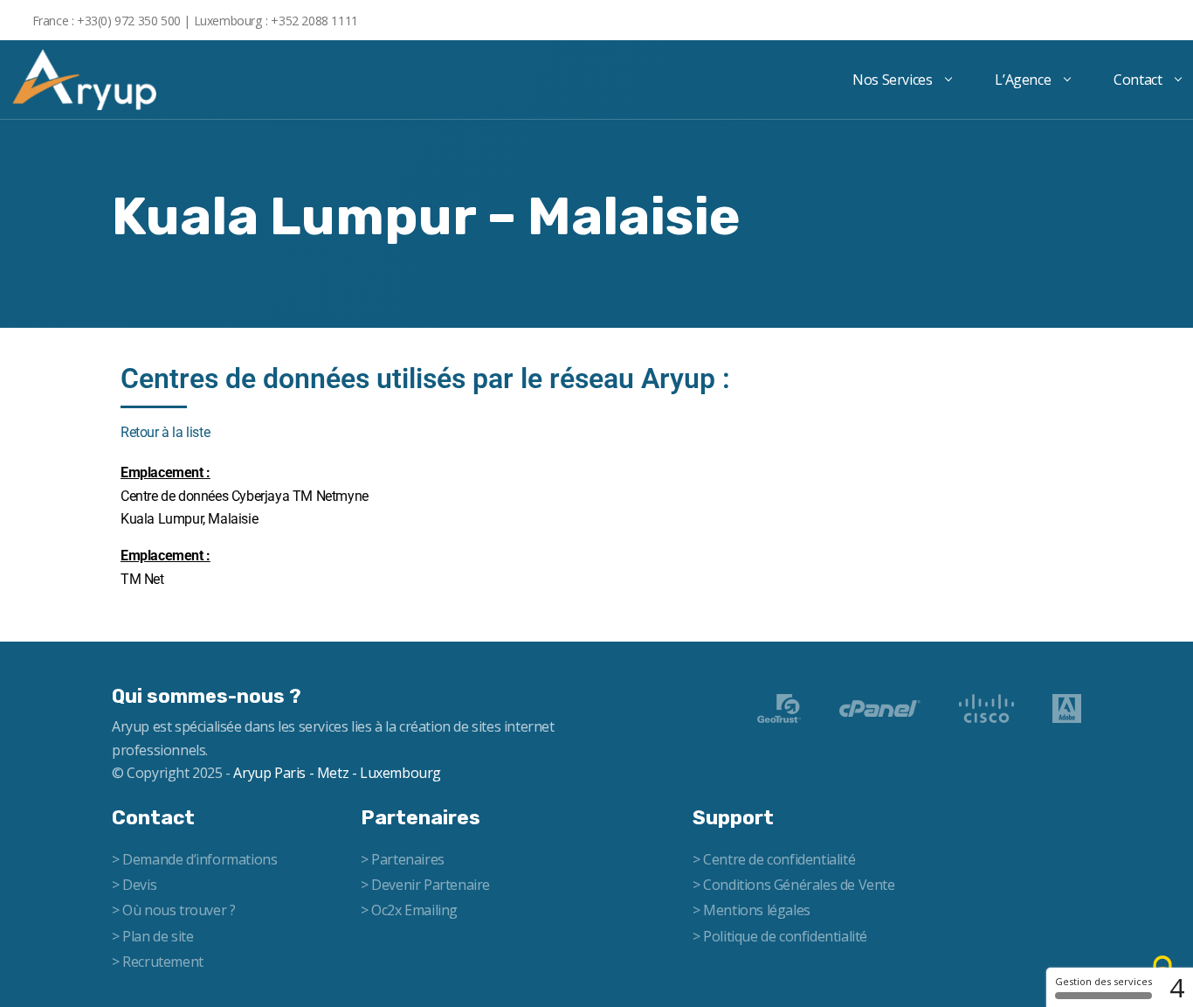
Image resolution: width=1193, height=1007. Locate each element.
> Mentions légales (751, 910)
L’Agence (1023, 79)
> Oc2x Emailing (409, 910)
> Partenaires (403, 859)
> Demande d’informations (194, 859)
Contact (1138, 79)
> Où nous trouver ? (173, 910)
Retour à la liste (165, 432)
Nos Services (892, 79)
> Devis (134, 884)
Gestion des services (1103, 981)
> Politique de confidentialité (780, 936)
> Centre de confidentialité (774, 859)
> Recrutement (157, 961)
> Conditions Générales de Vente (794, 884)
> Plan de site (152, 936)
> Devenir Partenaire (425, 884)
